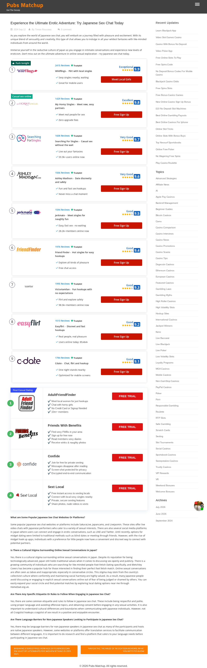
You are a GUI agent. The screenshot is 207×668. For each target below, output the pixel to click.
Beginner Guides (164, 209)
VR (157, 479)
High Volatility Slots (165, 307)
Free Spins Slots (164, 88)
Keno (158, 332)
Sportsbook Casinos (166, 454)
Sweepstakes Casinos (167, 461)
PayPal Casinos (164, 387)
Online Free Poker (165, 149)
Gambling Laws (163, 289)
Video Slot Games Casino (169, 37)
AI (157, 190)
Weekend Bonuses (165, 485)
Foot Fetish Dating (104, 564)
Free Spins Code (164, 64)
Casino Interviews (165, 233)
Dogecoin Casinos (165, 264)
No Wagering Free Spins (168, 156)
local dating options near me (104, 583)
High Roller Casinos (166, 301)
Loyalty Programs (164, 362)
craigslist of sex (42, 612)
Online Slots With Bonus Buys (170, 135)
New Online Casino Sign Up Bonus (173, 102)
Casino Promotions (165, 246)
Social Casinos (163, 448)
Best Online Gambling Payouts (171, 115)
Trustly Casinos (163, 467)
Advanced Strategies (166, 178)
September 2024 (164, 520)
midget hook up (19, 539)
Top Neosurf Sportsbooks (168, 142)
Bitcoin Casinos (163, 215)
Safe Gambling (163, 424)
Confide (54, 456)
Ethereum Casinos (165, 270)
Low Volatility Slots (165, 356)
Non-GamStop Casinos (167, 381)
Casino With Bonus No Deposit (171, 44)
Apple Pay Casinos (165, 197)
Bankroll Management (167, 203)
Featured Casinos (165, 282)
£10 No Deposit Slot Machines (171, 108)
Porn (158, 399)
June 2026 (161, 514)
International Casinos (166, 319)
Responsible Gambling (167, 405)
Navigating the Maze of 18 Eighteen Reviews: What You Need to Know (116, 649)
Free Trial (127, 396)
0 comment (66, 29)
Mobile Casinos (163, 375)
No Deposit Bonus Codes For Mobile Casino (174, 73)
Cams (159, 221)
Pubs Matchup (24, 5)
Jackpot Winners (164, 325)
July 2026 (160, 507)
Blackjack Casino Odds (167, 81)
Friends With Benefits (64, 425)
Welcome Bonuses (165, 491)
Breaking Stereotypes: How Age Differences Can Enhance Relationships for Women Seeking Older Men (42, 651)
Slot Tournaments (164, 442)
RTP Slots (161, 418)
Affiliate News (162, 184)
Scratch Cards (163, 430)
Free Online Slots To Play (168, 57)
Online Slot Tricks (164, 129)
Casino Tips (162, 258)
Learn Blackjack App (166, 30)
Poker (159, 393)
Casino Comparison (166, 227)
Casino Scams (163, 252)
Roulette (160, 411)
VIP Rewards (162, 473)
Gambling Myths (164, 295)
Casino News (162, 240)
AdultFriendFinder (62, 395)
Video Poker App (164, 51)
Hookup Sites (162, 313)
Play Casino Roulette (166, 163)
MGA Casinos (162, 368)
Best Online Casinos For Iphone (172, 122)
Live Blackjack (163, 344)
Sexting (159, 436)
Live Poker (161, 350)
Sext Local (56, 487)
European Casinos (165, 276)
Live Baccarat (162, 338)
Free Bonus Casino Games (169, 95)
